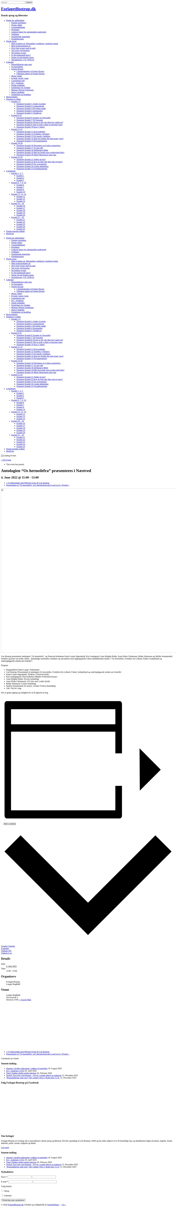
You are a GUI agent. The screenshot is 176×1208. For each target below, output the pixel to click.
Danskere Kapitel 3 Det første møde (31, 108)
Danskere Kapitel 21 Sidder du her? (31, 159)
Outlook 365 (6, 951)
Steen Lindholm (17, 92)
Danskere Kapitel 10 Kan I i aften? (30, 127)
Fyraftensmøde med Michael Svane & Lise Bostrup (27, 483)
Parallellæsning (17, 39)
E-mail (4, 1182)
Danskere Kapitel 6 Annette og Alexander (33, 118)
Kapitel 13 (20, 199)
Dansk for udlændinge (15, 20)
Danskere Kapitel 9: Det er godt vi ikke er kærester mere (39, 125)
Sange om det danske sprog (22, 57)
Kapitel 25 (20, 229)
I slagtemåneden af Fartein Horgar (30, 71)
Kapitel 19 (20, 213)
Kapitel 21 (20, 220)
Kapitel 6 (20, 185)
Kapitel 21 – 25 (17, 217)
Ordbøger (15, 34)
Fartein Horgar (17, 69)
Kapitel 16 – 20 (17, 203)
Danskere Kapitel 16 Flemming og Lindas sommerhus (38, 145)
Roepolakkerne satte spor (21, 64)
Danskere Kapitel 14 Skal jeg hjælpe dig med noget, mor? (40, 139)
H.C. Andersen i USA (15, 1071)
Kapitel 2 (20, 178)
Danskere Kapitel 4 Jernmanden (29, 111)
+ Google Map (25, 1000)
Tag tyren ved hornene (20, 50)
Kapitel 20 (20, 215)
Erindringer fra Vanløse (20, 88)
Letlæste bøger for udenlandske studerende (28, 32)
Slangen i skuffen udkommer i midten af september (27, 1068)
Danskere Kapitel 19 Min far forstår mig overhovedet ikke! (40, 152)
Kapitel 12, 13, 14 (18, 194)
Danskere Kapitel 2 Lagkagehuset (30, 106)
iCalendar (5, 948)
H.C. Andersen (17, 83)
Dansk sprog (11, 41)
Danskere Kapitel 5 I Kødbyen (28, 113)
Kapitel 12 (20, 196)
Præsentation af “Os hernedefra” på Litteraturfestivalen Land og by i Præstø (37, 485)
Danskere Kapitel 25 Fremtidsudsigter (31, 169)
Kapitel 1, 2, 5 (17, 173)
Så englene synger (18, 53)
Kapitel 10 (20, 192)
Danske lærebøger (18, 23)
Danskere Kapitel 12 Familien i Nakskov (33, 134)
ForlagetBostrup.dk (18, 8)
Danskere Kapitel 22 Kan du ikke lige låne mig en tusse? (39, 162)
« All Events (6, 460)
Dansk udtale (16, 25)
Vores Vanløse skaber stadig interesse (21, 1073)
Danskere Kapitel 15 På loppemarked (31, 141)
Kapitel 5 (20, 180)
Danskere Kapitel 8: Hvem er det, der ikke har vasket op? (39, 122)
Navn (4, 1177)
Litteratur (10, 62)
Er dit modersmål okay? (21, 55)
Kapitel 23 (20, 224)
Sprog (6, 1191)
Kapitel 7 (20, 187)
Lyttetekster (11, 171)
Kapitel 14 (20, 201)
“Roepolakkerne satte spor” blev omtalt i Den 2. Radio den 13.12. (33, 1078)
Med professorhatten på (20, 46)
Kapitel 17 (20, 208)
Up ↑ (64, 1205)
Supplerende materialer (20, 37)
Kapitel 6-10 (16, 115)
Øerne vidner (16, 76)
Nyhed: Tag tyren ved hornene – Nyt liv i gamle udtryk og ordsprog (33, 1075)
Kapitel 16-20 (17, 143)
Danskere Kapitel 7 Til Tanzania (29, 120)
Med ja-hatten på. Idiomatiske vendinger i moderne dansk (34, 43)
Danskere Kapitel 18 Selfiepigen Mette (32, 150)
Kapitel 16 (20, 206)
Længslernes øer (18, 81)
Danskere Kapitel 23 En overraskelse (31, 164)
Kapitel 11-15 (16, 129)
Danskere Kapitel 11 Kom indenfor (30, 132)
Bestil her (10, 234)
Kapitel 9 (20, 190)
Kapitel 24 (20, 227)
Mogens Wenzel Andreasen (22, 90)
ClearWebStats (53, 1205)
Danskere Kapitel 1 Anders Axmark (31, 104)
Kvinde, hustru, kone (19, 78)
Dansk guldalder (18, 85)
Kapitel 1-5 (15, 101)
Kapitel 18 (20, 210)
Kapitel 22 (20, 222)
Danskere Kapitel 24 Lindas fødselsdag (32, 166)
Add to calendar (10, 824)
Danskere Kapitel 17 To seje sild (29, 148)
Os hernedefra (17, 67)
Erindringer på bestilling (21, 94)
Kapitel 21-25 (17, 157)
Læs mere (5, 1147)
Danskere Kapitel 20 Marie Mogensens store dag (36, 155)
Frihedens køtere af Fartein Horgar (30, 74)
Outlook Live (6, 953)
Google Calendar (8, 946)
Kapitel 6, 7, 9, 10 (18, 183)
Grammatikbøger (18, 27)
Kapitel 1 (20, 176)
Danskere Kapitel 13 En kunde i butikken (33, 136)
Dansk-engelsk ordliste (15, 231)
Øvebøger (15, 30)
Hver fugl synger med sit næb (23, 48)
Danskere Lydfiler (13, 99)
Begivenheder (12, 97)
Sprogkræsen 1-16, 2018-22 (22, 60)
